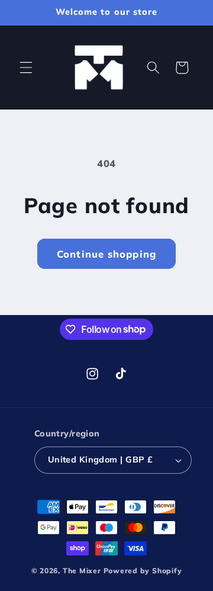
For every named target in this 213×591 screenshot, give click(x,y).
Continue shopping (106, 254)
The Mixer (82, 570)
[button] (26, 67)
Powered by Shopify (143, 570)
